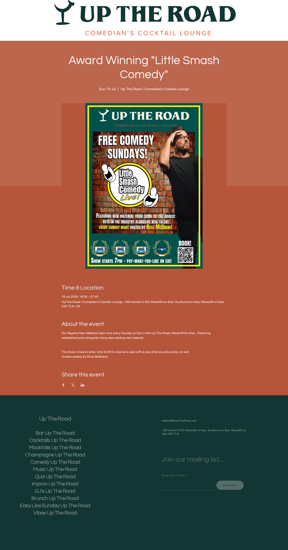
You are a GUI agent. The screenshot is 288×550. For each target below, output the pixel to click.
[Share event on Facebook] (63, 385)
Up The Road (55, 419)
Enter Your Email (173, 475)
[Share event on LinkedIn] (82, 385)
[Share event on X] (73, 385)
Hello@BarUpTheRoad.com (179, 420)
